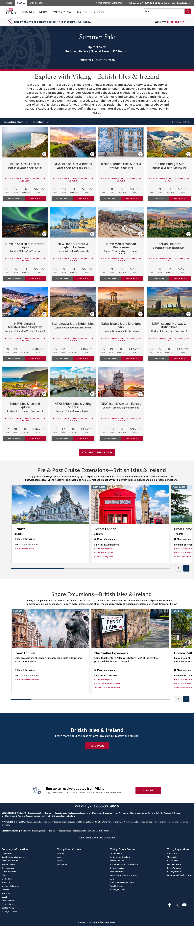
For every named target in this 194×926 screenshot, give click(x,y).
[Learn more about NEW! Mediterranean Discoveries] (121, 222)
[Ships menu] (50, 11)
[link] (28, 12)
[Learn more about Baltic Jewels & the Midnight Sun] (121, 302)
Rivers (9, 2)
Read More (97, 745)
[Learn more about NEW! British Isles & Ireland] (73, 142)
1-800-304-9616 (176, 22)
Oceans (21, 2)
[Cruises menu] (37, 11)
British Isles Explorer (103, 548)
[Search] (188, 11)
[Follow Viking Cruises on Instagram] (177, 905)
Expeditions (36, 2)
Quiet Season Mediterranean (123, 875)
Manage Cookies (9, 911)
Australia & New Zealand (122, 882)
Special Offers (8, 864)
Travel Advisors (9, 871)
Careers (5, 889)
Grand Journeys (117, 889)
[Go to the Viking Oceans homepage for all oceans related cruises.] (9, 11)
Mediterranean (117, 871)
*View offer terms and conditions (97, 837)
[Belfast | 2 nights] (50, 504)
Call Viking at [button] (160, 2)
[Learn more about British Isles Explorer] (25, 142)
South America (117, 868)
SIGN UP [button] (148, 790)
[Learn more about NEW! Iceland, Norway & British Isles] (169, 302)
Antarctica (172, 853)
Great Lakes (172, 860)
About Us (6, 882)
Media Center (8, 879)
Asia (59, 857)
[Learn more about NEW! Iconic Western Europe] (121, 382)
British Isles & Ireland (24, 548)
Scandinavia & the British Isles (107, 687)
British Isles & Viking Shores (26, 679)
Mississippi (62, 864)
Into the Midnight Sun (103, 556)
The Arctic (172, 857)
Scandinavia (116, 853)
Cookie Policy (8, 908)
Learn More (14, 198)
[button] (44, 154)
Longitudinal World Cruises (179, 875)
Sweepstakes (8, 868)
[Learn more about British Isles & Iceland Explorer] (25, 382)
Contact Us (7, 853)
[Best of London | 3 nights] (130, 504)
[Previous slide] (178, 568)
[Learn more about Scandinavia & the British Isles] (73, 302)
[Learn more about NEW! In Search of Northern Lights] (25, 222)
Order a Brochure (10, 860)
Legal (4, 897)
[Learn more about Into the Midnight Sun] (169, 142)
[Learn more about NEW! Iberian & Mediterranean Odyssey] (25, 302)
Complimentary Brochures (109, 3)
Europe (60, 853)
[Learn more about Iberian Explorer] (169, 222)
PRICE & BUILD (35, 198)
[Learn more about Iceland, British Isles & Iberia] (121, 142)
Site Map (6, 893)
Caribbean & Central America (124, 864)
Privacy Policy (8, 904)
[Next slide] (186, 568)
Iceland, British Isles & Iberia (107, 683)
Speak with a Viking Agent (14, 857)
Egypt (59, 860)
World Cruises (116, 886)
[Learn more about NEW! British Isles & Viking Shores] (73, 382)
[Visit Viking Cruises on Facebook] (169, 905)
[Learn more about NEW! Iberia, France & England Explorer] (73, 222)
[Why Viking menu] (75, 11)
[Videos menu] (107, 11)
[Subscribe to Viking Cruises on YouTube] (184, 905)
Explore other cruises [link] (97, 452)
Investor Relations (10, 886)
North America (117, 860)
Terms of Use (8, 900)
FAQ (4, 875)
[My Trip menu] (91, 11)
